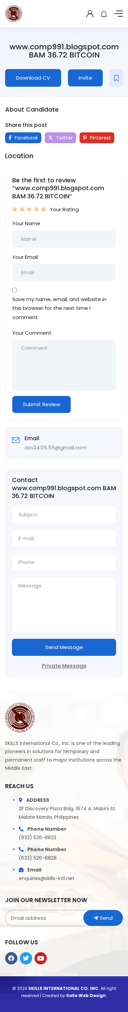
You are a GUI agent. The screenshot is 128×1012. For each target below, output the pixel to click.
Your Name (26, 223)
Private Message (64, 665)
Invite (85, 77)
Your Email (25, 257)
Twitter (64, 137)
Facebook (25, 137)
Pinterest (99, 137)
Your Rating (64, 209)
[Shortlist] (116, 77)
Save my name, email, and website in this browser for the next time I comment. (59, 308)
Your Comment (32, 332)
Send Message (64, 647)
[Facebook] (11, 958)
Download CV (33, 77)
